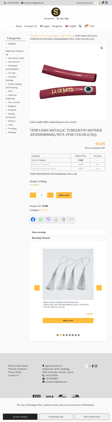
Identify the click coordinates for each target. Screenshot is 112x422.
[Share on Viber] (48, 219)
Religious (12, 106)
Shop (32, 35)
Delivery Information (18, 365)
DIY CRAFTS (13, 62)
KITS (10, 91)
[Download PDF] (63, 219)
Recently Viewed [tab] (41, 237)
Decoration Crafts (16, 58)
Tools (10, 125)
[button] (101, 48)
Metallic (68, 35)
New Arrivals (14, 102)
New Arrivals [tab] (39, 232)
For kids (11, 73)
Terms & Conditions (17, 369)
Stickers (11, 121)
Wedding (12, 132)
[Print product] (56, 219)
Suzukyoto (56, 14)
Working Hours (84, 3)
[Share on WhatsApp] (40, 219)
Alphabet (12, 43)
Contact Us (13, 375)
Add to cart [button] (68, 320)
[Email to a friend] (71, 219)
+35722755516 (13, 3)
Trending (12, 128)
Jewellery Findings (45, 35)
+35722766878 (51, 378)
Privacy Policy (15, 372)
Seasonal (12, 110)
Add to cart (64, 195)
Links (59, 35)
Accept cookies (20, 416)
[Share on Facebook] (33, 219)
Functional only (56, 416)
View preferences (92, 416)
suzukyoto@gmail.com (34, 3)
